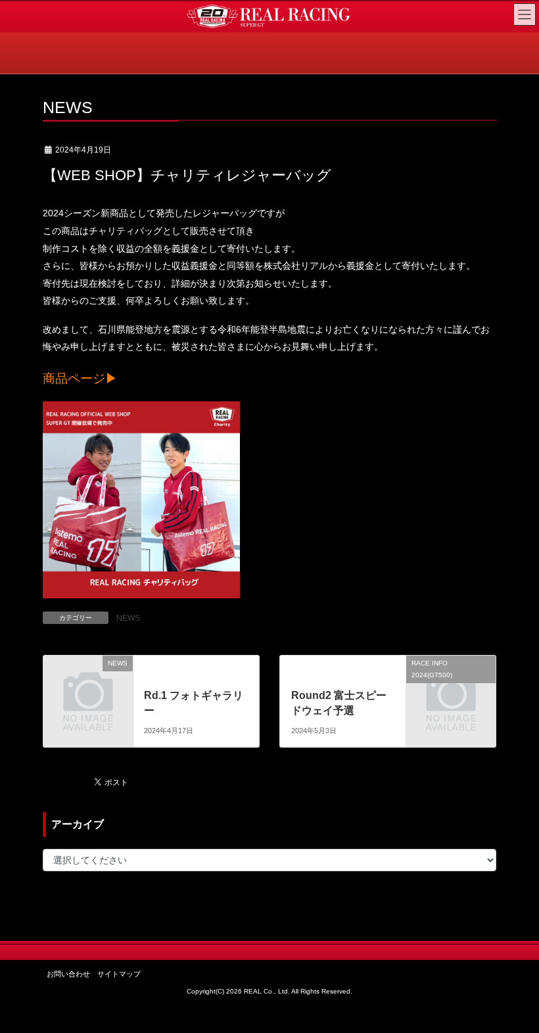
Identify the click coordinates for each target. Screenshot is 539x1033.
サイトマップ (119, 974)
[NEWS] (88, 682)
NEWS (128, 618)
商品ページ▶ (80, 378)
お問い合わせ (68, 974)
